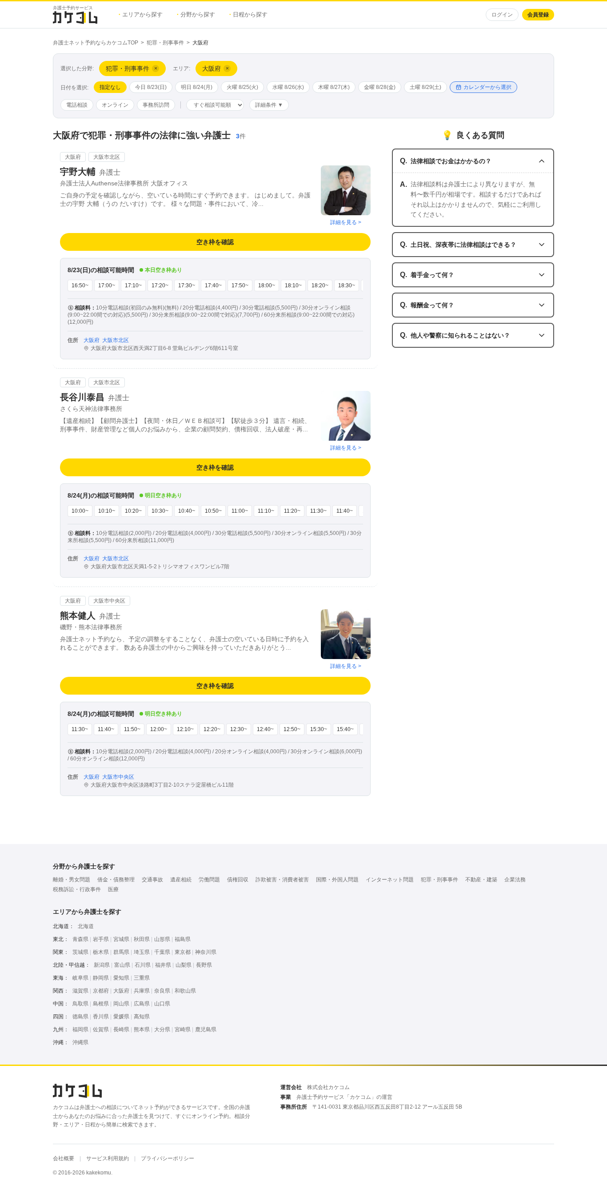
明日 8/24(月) (196, 87)
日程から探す (248, 14)
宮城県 (121, 939)
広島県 (142, 1004)
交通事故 (152, 879)
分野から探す (196, 14)
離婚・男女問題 (71, 879)
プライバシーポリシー (167, 1158)
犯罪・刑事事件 (165, 43)
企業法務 (515, 879)
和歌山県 (185, 991)
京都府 (101, 991)
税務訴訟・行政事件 (77, 889)
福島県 (183, 939)
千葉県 (162, 952)
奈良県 (162, 991)
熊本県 (142, 1029)
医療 (113, 889)
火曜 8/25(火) (242, 87)
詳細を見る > (345, 222)
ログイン (502, 15)
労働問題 (209, 879)
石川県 (143, 965)
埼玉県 (142, 952)
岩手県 (101, 939)
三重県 (142, 978)
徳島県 (80, 1016)
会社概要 (63, 1158)
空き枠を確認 (215, 241)
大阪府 (121, 991)
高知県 (142, 1016)
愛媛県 (121, 1016)
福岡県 (80, 1029)
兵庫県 (142, 991)
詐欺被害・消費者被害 (282, 879)
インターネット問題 (390, 879)
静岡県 (101, 978)
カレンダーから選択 (487, 87)
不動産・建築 (481, 879)
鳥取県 (80, 1004)
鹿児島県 (205, 1029)
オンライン (115, 105)
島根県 (101, 1004)
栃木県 (101, 952)
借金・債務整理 (116, 879)
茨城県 (80, 952)
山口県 (162, 1004)
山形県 (162, 939)
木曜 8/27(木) (334, 87)
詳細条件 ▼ (269, 105)
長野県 (204, 965)
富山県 (122, 965)
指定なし (110, 87)
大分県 (162, 1029)
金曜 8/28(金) (379, 87)
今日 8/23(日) (151, 87)
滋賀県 (80, 991)
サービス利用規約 (107, 1158)
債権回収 (237, 879)
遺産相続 (181, 879)
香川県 (101, 1016)
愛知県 (121, 978)
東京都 (183, 952)
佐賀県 (101, 1029)
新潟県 (102, 965)
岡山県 (121, 1004)
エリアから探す (141, 14)
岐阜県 (80, 978)
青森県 (80, 939)
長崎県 (121, 1029)
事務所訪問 (156, 105)
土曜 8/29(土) (425, 87)
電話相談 (77, 105)
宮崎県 (183, 1029)
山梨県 (184, 965)
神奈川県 (205, 952)
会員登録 (538, 15)
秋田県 (142, 939)
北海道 (86, 926)
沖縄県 (80, 1042)
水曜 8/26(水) (288, 87)
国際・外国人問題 (337, 879)
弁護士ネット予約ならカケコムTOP (95, 43)
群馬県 (121, 952)
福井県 (163, 965)
